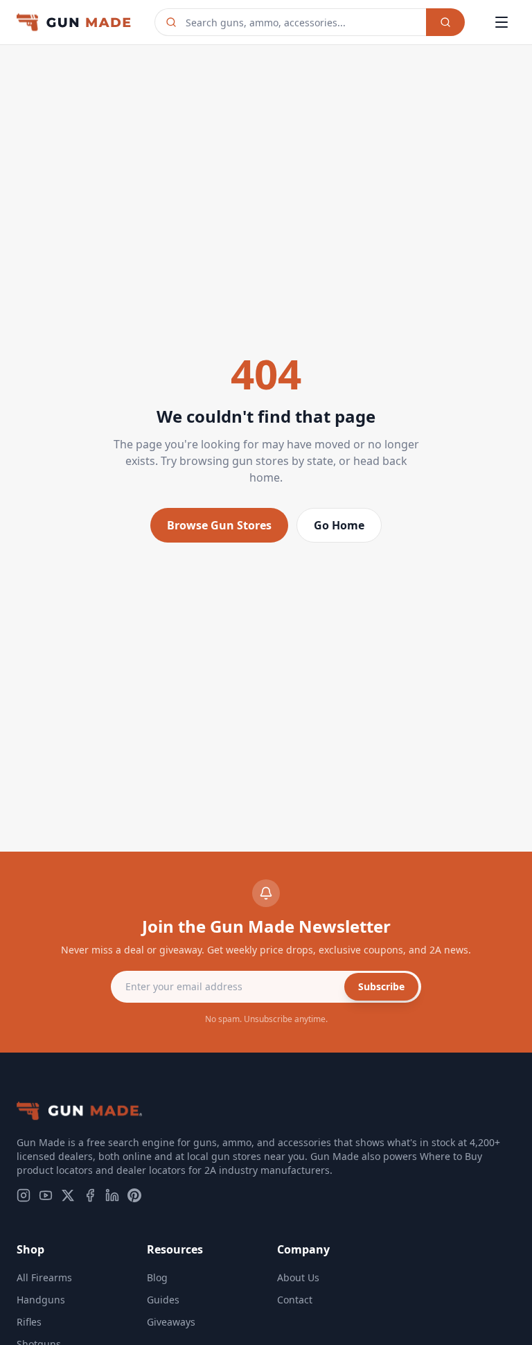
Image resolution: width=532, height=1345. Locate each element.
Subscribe (381, 986)
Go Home (339, 525)
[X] (68, 1195)
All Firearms (44, 1277)
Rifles (29, 1321)
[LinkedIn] (112, 1195)
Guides (163, 1299)
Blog (157, 1277)
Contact (294, 1299)
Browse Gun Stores (219, 525)
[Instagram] (23, 1195)
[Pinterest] (134, 1195)
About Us (298, 1277)
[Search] (445, 22)
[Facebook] (90, 1195)
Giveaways (171, 1321)
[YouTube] (46, 1195)
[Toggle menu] (501, 22)
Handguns (41, 1299)
